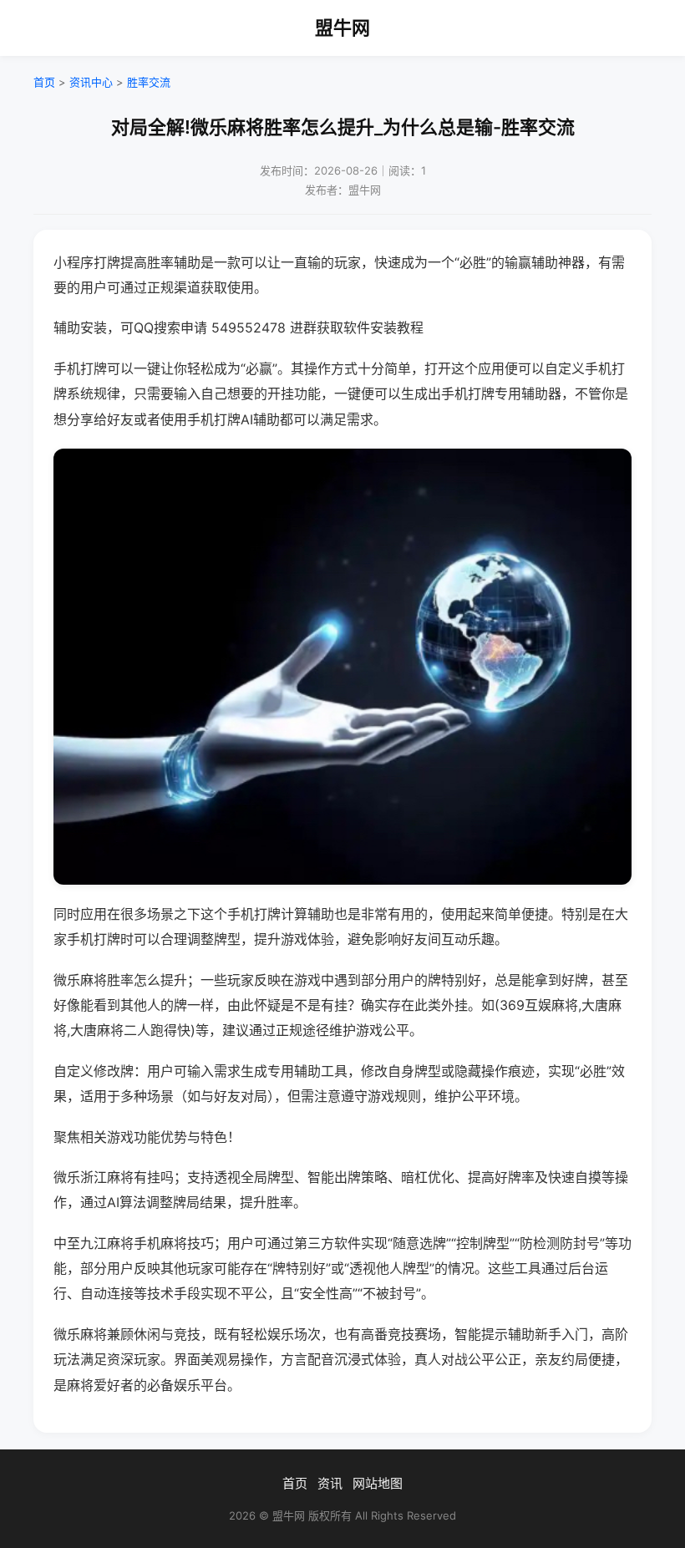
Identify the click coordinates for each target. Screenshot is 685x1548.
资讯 (329, 1483)
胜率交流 (148, 82)
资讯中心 (91, 82)
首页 (44, 82)
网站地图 (378, 1483)
